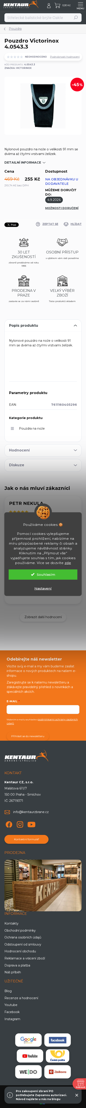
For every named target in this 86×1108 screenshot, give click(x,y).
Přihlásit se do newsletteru (27, 736)
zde (68, 563)
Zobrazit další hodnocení (43, 617)
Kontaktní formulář (26, 839)
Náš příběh (12, 972)
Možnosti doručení (62, 208)
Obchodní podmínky (20, 930)
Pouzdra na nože (32, 428)
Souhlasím (46, 574)
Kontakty (11, 923)
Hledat (76, 17)
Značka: (18, 68)
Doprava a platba (17, 965)
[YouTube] (31, 824)
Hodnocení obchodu (20, 951)
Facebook (12, 1012)
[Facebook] (8, 824)
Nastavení (43, 588)
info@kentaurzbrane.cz (31, 812)
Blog (8, 991)
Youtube (10, 1005)
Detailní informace (22, 162)
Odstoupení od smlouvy (22, 944)
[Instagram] (19, 824)
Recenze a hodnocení (21, 998)
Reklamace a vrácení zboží (24, 958)
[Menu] (80, 5)
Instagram (12, 1019)
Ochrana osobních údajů (22, 937)
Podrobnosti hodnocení (65, 56)
